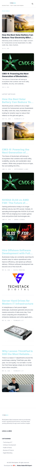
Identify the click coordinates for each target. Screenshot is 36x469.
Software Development (9, 445)
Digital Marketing (7, 453)
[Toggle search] (32, 3)
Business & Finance (8, 450)
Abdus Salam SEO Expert (24, 465)
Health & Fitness (7, 447)
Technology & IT (7, 442)
